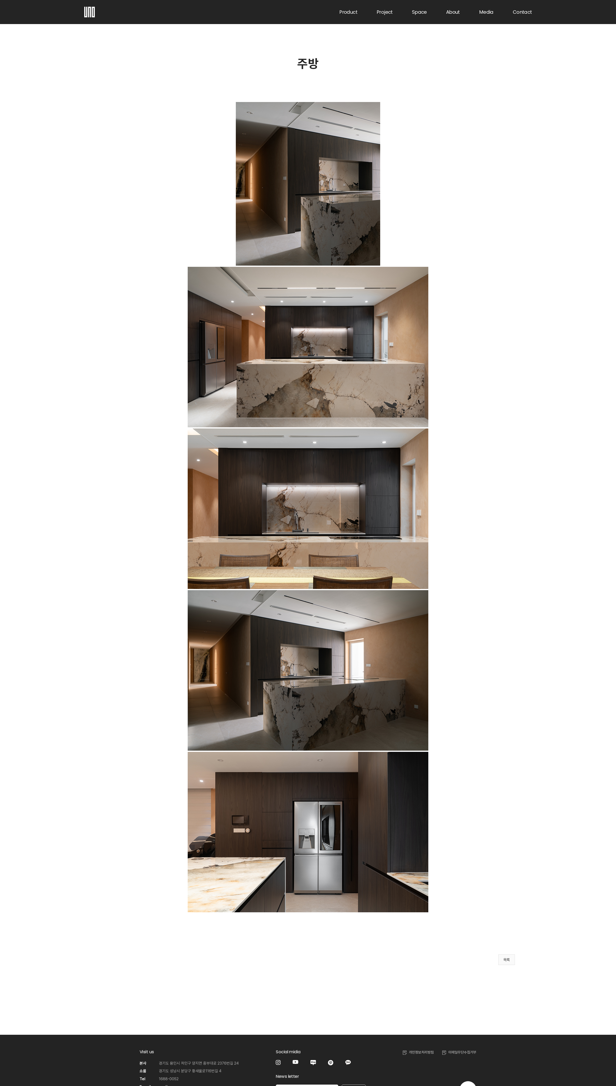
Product (348, 12)
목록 (506, 960)
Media (486, 12)
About (453, 12)
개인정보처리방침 (421, 1052)
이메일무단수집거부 (462, 1052)
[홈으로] (89, 9)
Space (419, 12)
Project (385, 12)
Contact (522, 12)
